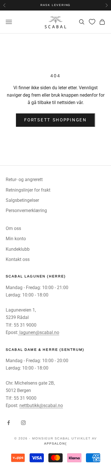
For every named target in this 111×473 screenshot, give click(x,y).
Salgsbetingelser (22, 200)
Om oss (13, 228)
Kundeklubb (18, 249)
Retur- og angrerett (24, 179)
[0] (92, 22)
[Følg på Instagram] (23, 423)
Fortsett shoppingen (55, 120)
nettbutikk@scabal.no (41, 405)
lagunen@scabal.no (38, 332)
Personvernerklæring (26, 210)
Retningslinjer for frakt (28, 190)
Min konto (16, 238)
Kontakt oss (18, 259)
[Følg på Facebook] (8, 423)
